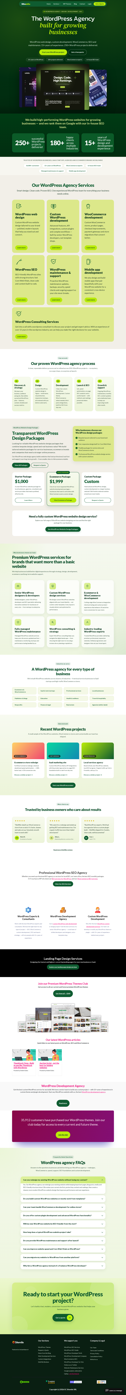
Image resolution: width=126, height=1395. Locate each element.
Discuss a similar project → (23, 775)
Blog (75, 4)
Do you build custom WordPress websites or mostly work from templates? (54, 1199)
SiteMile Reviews (43, 1362)
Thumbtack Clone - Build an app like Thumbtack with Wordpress (24, 1065)
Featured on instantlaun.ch (20, 1349)
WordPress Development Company (75, 1356)
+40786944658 (74, 1374)
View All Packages (21, 465)
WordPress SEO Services (72, 1347)
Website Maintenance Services (74, 1368)
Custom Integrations (44, 1359)
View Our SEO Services (63, 884)
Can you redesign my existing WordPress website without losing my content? (55, 1180)
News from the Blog (44, 1353)
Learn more (21, 248)
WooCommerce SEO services (87, 879)
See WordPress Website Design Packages (63, 529)
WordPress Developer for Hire (74, 1362)
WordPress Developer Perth (73, 1353)
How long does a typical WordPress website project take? (47, 1232)
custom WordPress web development (65, 924)
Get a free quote (77, 52)
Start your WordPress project (53, 52)
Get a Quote (99, 4)
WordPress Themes (44, 1347)
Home (49, 4)
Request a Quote (40, 465)
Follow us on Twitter (70, 1365)
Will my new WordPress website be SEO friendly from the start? (50, 1224)
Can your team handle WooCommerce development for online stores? (52, 1207)
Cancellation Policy (96, 1356)
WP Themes (67, 4)
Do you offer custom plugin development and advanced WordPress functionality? (57, 1215)
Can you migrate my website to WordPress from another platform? (51, 1257)
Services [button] (56, 4)
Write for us (94, 1359)
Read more (63, 1103)
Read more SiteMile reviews (63, 850)
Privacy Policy (94, 1353)
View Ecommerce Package (63, 500)
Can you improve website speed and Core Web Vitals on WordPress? (51, 1249)
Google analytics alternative (73, 1371)
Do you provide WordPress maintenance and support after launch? (51, 1240)
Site (25, 4)
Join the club (63, 1135)
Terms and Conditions (97, 1350)
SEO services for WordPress (61, 879)
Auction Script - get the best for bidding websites (49, 1065)
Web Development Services (47, 1356)
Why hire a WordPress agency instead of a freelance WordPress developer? (54, 1266)
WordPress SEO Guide (71, 1350)
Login (90, 4)
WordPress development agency (93, 1092)
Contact (82, 4)
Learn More (28, 500)
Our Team (93, 1347)
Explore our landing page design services (63, 967)
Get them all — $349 (63, 993)
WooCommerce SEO (70, 1359)
